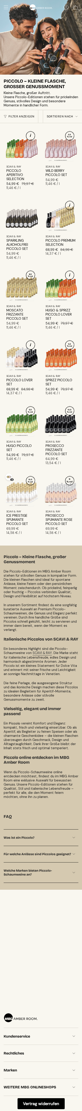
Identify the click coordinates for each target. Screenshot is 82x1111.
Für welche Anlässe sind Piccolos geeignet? (37, 854)
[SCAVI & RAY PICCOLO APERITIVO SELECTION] (21, 144)
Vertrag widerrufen (41, 1103)
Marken (10, 1070)
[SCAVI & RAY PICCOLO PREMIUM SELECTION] (60, 214)
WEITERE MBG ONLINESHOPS (30, 1087)
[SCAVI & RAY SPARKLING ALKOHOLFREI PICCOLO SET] (21, 214)
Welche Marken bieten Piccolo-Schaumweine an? (28, 872)
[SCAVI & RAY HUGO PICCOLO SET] (21, 420)
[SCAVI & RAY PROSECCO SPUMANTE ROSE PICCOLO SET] (60, 489)
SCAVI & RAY (42, 653)
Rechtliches (14, 1053)
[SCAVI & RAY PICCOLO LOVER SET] (21, 354)
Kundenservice (17, 1036)
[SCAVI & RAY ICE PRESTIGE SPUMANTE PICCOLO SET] (21, 489)
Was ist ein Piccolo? (19, 838)
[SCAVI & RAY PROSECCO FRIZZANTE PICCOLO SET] (60, 420)
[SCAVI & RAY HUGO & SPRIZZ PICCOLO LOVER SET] (60, 284)
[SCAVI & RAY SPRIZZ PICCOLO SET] (60, 354)
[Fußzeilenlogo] (21, 1018)
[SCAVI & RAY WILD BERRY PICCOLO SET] (60, 144)
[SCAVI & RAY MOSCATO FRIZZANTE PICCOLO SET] (21, 284)
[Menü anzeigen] (5, 7)
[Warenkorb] (75, 7)
